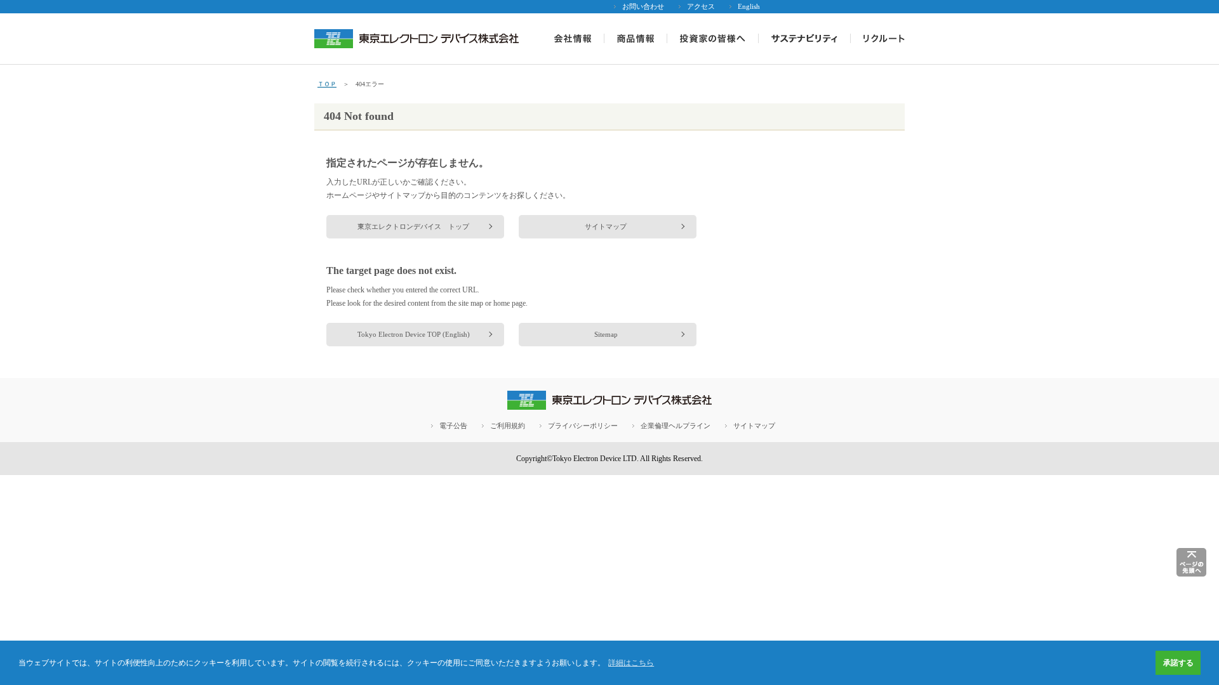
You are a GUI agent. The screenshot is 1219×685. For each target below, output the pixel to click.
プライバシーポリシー (583, 425)
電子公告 (453, 425)
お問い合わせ (643, 6)
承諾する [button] (1178, 662)
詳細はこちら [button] (631, 662)
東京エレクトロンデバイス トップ (413, 226)
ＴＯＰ (326, 84)
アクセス (701, 6)
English (749, 6)
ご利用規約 (507, 425)
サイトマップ (606, 226)
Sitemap (606, 334)
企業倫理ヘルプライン (675, 425)
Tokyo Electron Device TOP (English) (413, 334)
